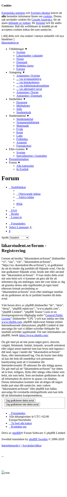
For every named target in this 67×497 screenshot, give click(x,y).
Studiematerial (24, 119)
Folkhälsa (22, 139)
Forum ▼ (14, 162)
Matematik (22, 125)
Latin (19, 135)
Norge (20, 59)
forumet (40, 22)
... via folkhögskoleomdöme (32, 85)
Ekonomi (21, 102)
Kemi (19, 132)
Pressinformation (19, 159)
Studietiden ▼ (17, 99)
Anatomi (21, 142)
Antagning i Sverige (28, 75)
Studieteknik (23, 112)
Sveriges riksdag (40, 12)
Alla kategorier (25, 165)
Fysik (19, 129)
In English (22, 169)
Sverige (20, 52)
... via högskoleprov (28, 82)
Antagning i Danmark (29, 95)
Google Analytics (41, 19)
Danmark (21, 62)
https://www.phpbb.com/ (33, 335)
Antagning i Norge (27, 92)
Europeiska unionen (13, 12)
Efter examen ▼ (18, 149)
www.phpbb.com (11, 321)
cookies (47, 16)
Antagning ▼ (17, 72)
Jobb (19, 109)
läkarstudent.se (10, 42)
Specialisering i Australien (31, 155)
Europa (20, 69)
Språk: (5, 237)
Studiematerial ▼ (19, 115)
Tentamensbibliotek (27, 122)
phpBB (16, 432)
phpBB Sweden (38, 439)
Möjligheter (23, 105)
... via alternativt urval (29, 89)
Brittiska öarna (25, 65)
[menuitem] (28, 193)
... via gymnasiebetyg (28, 79)
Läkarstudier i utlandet (29, 55)
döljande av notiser (19, 22)
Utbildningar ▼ (18, 48)
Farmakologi (23, 145)
